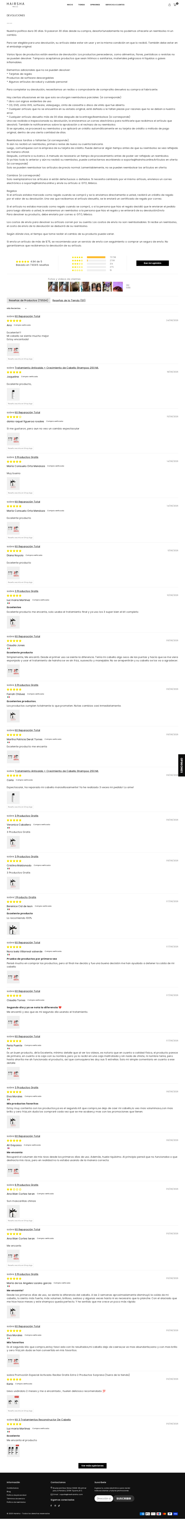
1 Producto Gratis (25, 897)
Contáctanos (13, 1488)
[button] (77, 257)
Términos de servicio (16, 1498)
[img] (32, 261)
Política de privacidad (16, 1495)
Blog (9, 1491)
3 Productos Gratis (26, 457)
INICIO (70, 5)
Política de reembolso (16, 1502)
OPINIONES (95, 5)
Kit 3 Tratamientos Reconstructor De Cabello (43, 1419)
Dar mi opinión (152, 263)
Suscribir (123, 1498)
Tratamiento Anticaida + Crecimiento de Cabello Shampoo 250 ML (56, 367)
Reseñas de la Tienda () (69, 300)
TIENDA (81, 5)
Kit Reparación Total (27, 316)
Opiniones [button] (182, 765)
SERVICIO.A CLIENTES (115, 5)
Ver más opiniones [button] (92, 1465)
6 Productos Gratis (26, 1185)
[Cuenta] (169, 4)
